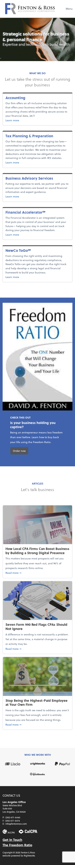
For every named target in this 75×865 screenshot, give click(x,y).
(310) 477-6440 (12, 817)
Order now (19, 451)
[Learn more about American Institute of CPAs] (9, 831)
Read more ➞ (37, 573)
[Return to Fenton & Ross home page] (30, 9)
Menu (69, 9)
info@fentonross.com (16, 823)
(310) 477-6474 (12, 820)
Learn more (30, 120)
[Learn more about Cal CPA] (28, 831)
